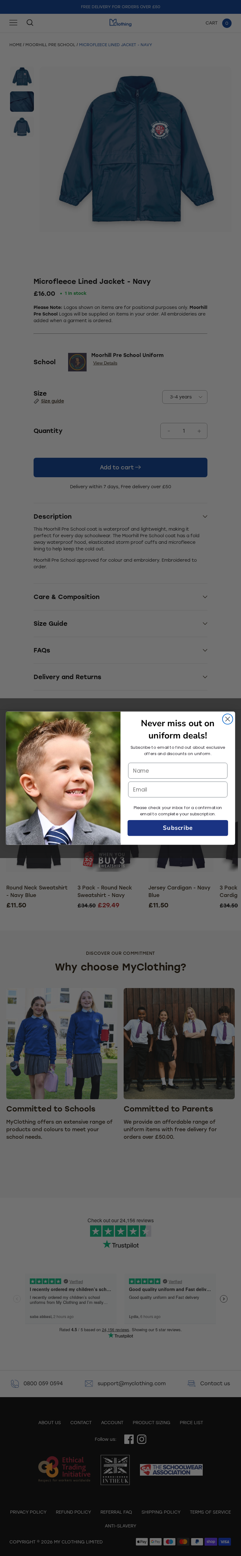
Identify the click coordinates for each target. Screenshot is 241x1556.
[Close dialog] (227, 719)
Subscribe (178, 828)
